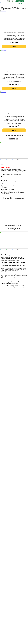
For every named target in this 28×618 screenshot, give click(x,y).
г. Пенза (19, 3)
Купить (14, 46)
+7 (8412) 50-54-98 (20, 1)
